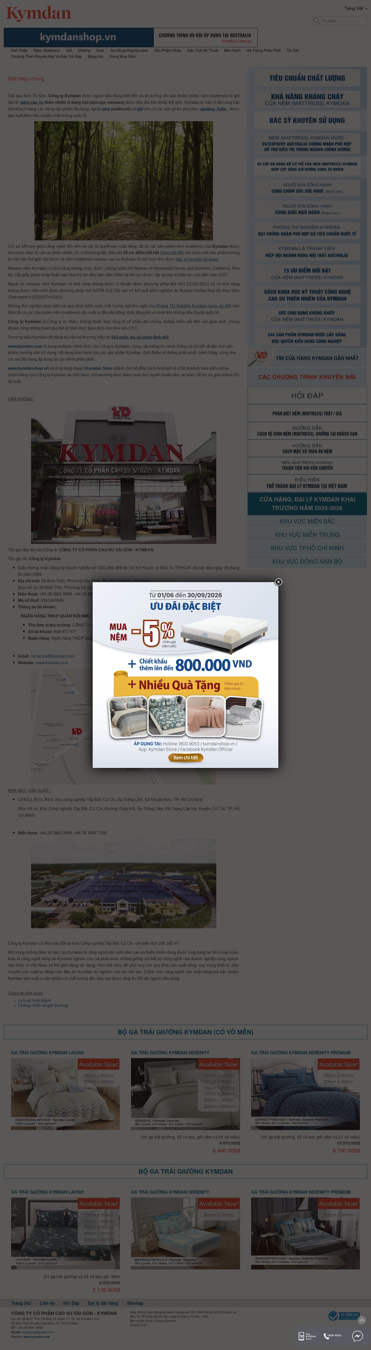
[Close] (278, 582)
